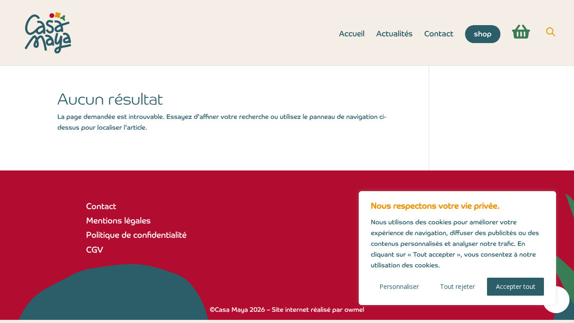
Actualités (394, 35)
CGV (94, 249)
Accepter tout (515, 286)
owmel (354, 310)
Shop (482, 34)
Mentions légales (118, 220)
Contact (438, 35)
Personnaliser (399, 286)
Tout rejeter (457, 286)
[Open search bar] (550, 32)
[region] (457, 248)
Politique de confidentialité (136, 235)
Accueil (352, 35)
